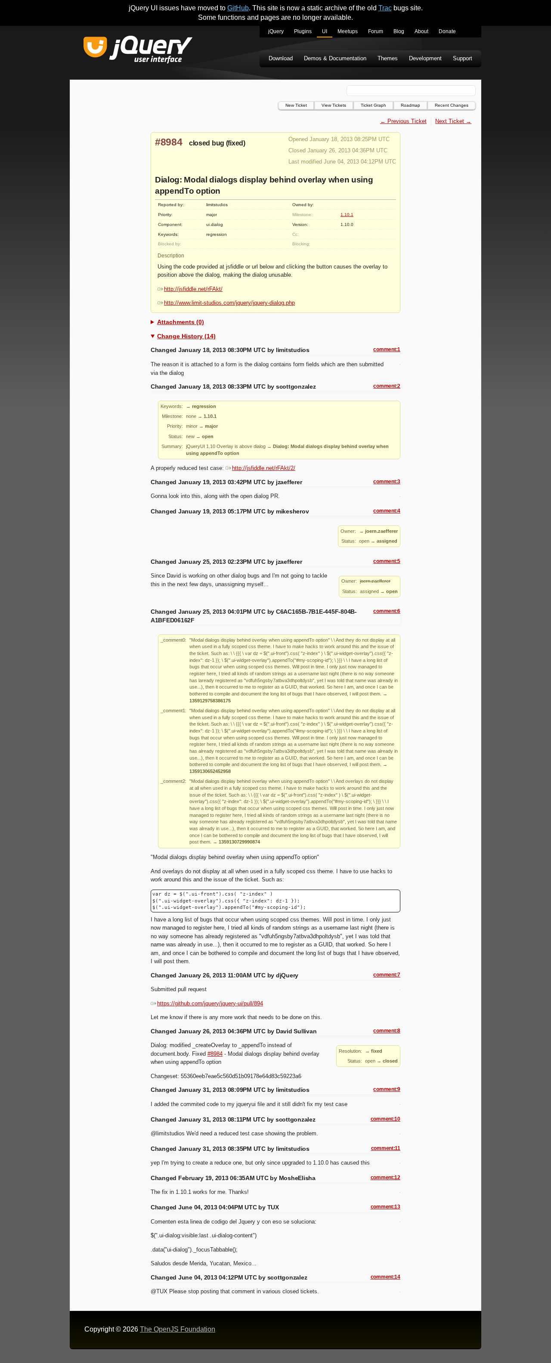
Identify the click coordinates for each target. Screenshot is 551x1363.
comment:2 (386, 386)
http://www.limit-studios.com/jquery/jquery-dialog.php (229, 303)
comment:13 (385, 1207)
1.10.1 (347, 214)
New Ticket (296, 105)
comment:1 (386, 349)
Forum (375, 31)
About (421, 31)
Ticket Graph (373, 105)
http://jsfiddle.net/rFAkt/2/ (263, 468)
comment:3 (386, 482)
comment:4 (386, 511)
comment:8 (386, 1031)
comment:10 (385, 1119)
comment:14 (385, 1277)
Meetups (347, 31)
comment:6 (386, 611)
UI (324, 31)
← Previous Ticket (403, 121)
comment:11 (385, 1148)
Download (281, 58)
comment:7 (386, 975)
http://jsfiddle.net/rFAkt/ (193, 289)
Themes (388, 58)
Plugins (303, 31)
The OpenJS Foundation (177, 1329)
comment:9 (386, 1089)
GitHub (238, 8)
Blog (398, 31)
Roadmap (410, 105)
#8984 (169, 142)
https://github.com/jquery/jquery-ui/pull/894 (210, 1003)
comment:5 (386, 561)
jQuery (276, 31)
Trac (385, 8)
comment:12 (385, 1177)
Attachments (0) (180, 321)
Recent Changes (451, 105)
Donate (447, 31)
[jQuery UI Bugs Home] (138, 51)
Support (462, 58)
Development (425, 58)
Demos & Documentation (335, 58)
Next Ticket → (453, 121)
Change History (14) (186, 336)
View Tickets (334, 105)
